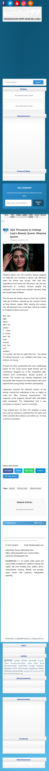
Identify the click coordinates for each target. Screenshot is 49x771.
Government (37, 671)
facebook (43, 215)
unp (22, 673)
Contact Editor (33, 553)
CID (31, 671)
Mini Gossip (12, 216)
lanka (10, 530)
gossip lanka (33, 530)
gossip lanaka (18, 671)
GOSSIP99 (20, 639)
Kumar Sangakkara (30, 668)
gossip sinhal (21, 533)
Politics (18, 215)
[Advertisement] (24, 51)
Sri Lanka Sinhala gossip (35, 533)
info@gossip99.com (36, 545)
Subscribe (38, 203)
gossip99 (32, 660)
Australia (26, 671)
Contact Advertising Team (24, 550)
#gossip (11, 488)
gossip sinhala (20, 660)
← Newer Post (10, 523)
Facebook (8, 471)
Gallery (25, 215)
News (14, 530)
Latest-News (23, 666)
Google (32, 666)
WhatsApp (29, 471)
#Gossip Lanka (22, 488)
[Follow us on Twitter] (10, 3)
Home (6, 215)
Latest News (32, 663)
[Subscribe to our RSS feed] (30, 3)
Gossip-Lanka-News (18, 663)
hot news (19, 530)
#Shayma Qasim (35, 488)
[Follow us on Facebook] (3, 3)
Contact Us (37, 216)
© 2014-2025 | (10, 639)
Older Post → (39, 523)
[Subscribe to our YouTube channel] (17, 3)
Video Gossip (31, 216)
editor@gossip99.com (19, 553)
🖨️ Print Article (10, 476)
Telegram (40, 471)
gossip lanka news (9, 533)
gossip (5, 530)
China (20, 668)
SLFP (15, 668)
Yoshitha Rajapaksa (14, 673)
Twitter (18, 471)
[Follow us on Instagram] (24, 3)
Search (38, 82)
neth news (42, 530)
